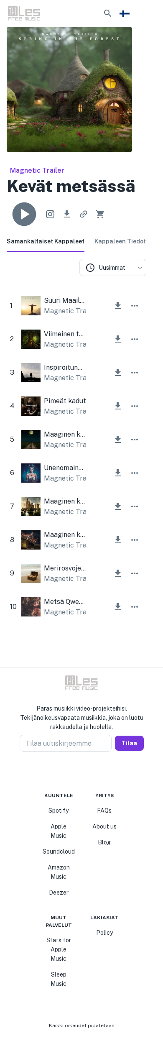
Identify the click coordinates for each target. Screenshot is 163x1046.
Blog (104, 842)
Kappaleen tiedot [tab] (120, 241)
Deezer (59, 892)
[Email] (96, 771)
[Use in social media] (50, 214)
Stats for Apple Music (58, 949)
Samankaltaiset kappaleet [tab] (45, 241)
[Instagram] (76, 771)
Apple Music (58, 831)
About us (104, 826)
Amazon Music (59, 872)
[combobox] (112, 267)
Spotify (58, 810)
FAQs (104, 810)
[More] (134, 305)
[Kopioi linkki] (83, 214)
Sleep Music (58, 979)
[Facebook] (66, 771)
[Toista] (24, 214)
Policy (104, 932)
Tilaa (129, 743)
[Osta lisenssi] (100, 214)
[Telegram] (86, 771)
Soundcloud (59, 851)
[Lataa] (67, 214)
